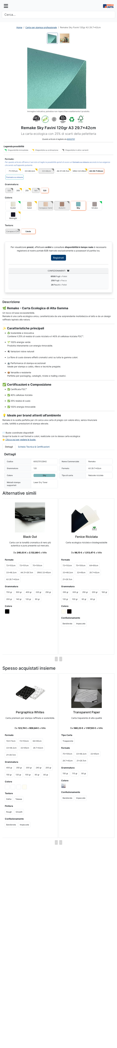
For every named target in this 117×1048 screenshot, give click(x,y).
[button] (58, 77)
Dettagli (9, 446)
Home (19, 27)
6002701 (71, 139)
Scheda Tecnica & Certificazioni (34, 446)
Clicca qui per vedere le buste (20, 439)
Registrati (58, 257)
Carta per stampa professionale (41, 27)
